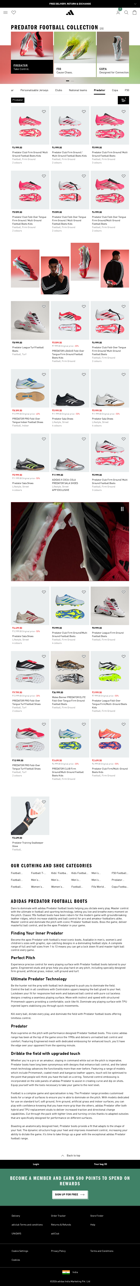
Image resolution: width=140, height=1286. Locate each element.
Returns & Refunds (61, 1225)
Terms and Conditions (101, 1251)
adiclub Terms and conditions (27, 1225)
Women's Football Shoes (36, 887)
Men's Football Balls (100, 873)
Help (92, 1225)
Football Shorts (16, 887)
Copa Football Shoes (120, 887)
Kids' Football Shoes (59, 873)
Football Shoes (16, 873)
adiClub (55, 1233)
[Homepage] (70, 14)
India (75, 1272)
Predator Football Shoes (117, 880)
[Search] (126, 12)
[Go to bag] (134, 12)
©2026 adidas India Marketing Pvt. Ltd (70, 1281)
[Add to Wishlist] (44, 112)
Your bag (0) (100, 1164)
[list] (70, 91)
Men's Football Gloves (96, 880)
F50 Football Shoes (119, 873)
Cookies (16, 1260)
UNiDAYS (16, 1233)
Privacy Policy (58, 1251)
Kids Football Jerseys (79, 873)
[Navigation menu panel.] (5, 12)
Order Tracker (58, 1216)
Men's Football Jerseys (56, 880)
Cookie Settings (20, 1251)
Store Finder (96, 1216)
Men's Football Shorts (76, 880)
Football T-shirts (37, 873)
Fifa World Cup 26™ (98, 887)
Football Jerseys (16, 880)
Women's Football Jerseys (56, 887)
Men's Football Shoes (36, 880)
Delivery (16, 1216)
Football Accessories (78, 887)
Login (36, 1164)
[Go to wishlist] (14, 12)
